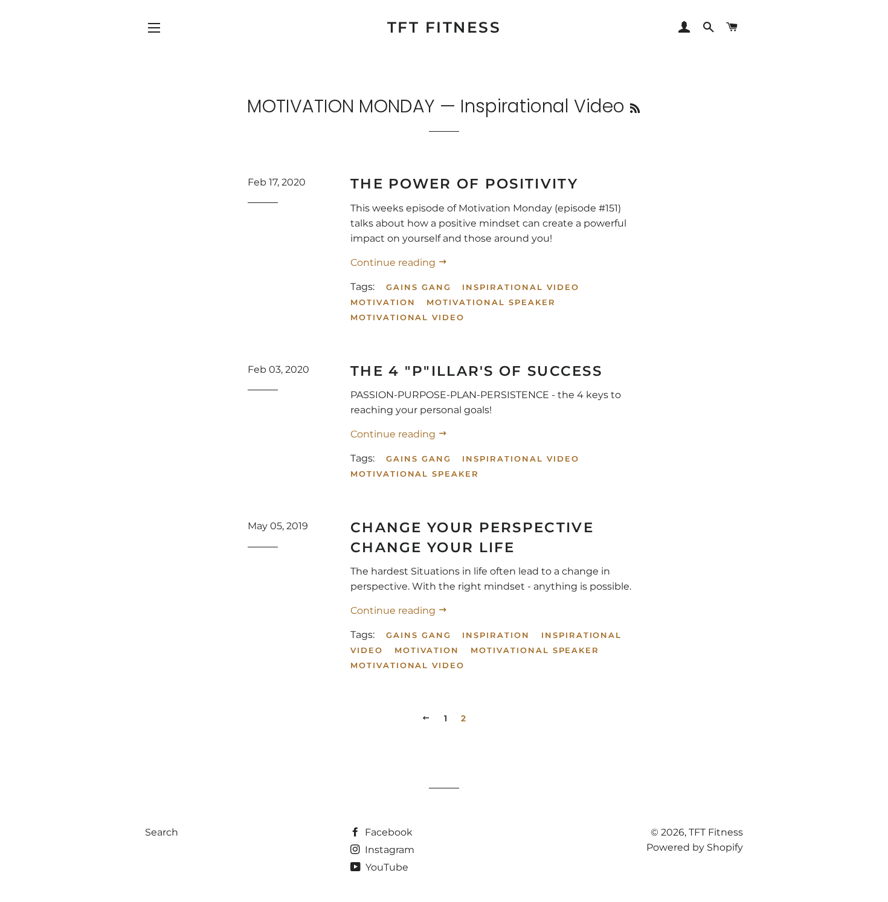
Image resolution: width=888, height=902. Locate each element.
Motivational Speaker (490, 302)
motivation (383, 302)
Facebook (387, 832)
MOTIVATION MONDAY (341, 106)
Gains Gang (418, 287)
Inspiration (495, 635)
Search (161, 832)
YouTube (385, 867)
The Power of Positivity (464, 183)
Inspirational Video (520, 287)
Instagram (388, 849)
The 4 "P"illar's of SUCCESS (476, 370)
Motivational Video (407, 317)
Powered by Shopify (694, 847)
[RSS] (634, 108)
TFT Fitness (444, 27)
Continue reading (394, 262)
